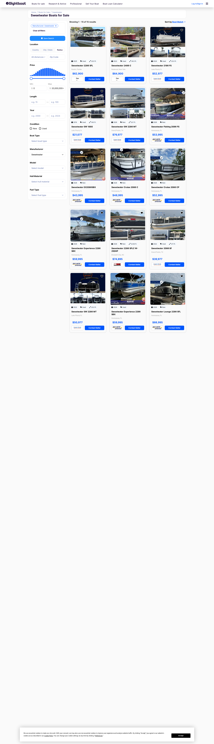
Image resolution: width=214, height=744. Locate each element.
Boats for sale (38, 3)
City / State (47, 50)
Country (35, 50)
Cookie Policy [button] (48, 736)
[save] (102, 30)
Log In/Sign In (197, 4)
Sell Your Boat (92, 3)
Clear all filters (39, 31)
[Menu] (207, 3)
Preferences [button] (99, 736)
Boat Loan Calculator (113, 3)
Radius (60, 50)
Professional (76, 3)
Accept (181, 736)
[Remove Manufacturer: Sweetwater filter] (56, 26)
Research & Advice (57, 3)
